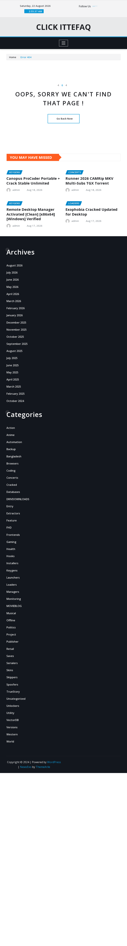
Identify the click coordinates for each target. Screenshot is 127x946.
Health (10, 549)
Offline (10, 620)
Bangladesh (13, 456)
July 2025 (12, 358)
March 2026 (13, 301)
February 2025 (15, 394)
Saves (10, 656)
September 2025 (17, 344)
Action (10, 428)
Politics (11, 627)
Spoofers (12, 684)
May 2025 (12, 372)
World (10, 741)
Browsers (12, 463)
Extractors (13, 513)
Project (11, 634)
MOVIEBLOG (14, 606)
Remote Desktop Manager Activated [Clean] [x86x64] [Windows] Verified (30, 214)
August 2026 (14, 265)
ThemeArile (43, 767)
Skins (9, 670)
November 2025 (16, 329)
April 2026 (12, 294)
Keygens (12, 570)
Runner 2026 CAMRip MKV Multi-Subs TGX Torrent (89, 181)
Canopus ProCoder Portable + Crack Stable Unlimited (33, 181)
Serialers (12, 663)
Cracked (11, 485)
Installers (12, 563)
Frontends (13, 535)
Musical (11, 613)
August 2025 (14, 351)
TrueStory (13, 691)
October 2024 (15, 401)
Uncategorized (15, 699)
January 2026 (14, 315)
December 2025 (16, 322)
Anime (10, 435)
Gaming (11, 542)
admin (16, 189)
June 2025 (12, 365)
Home (12, 57)
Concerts (12, 478)
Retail (10, 649)
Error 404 (26, 57)
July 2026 (12, 272)
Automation (14, 442)
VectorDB (12, 720)
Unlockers (12, 706)
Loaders (11, 584)
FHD (9, 527)
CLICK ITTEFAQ (63, 27)
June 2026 (12, 279)
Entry (9, 506)
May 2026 (12, 287)
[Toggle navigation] (63, 43)
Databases (13, 492)
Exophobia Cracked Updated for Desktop (91, 212)
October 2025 (15, 337)
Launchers (13, 577)
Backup (11, 449)
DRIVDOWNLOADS (17, 499)
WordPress (54, 762)
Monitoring (13, 599)
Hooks (10, 556)
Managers (12, 592)
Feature (11, 520)
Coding (10, 470)
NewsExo (25, 767)
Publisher (12, 641)
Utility (10, 713)
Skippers (12, 677)
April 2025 (12, 379)
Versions (12, 727)
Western (12, 734)
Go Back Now (65, 118)
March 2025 (13, 386)
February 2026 (15, 308)
